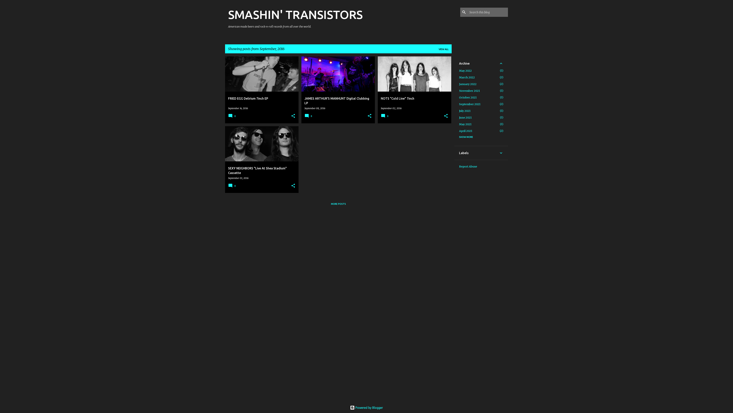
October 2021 (468, 97)
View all (444, 49)
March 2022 (467, 77)
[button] (293, 116)
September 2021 (469, 104)
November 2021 (469, 91)
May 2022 (465, 70)
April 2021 (465, 131)
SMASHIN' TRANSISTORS (295, 14)
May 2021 (465, 124)
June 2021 (465, 117)
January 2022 (467, 84)
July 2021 (465, 111)
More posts (338, 204)
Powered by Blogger (369, 407)
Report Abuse (468, 166)
